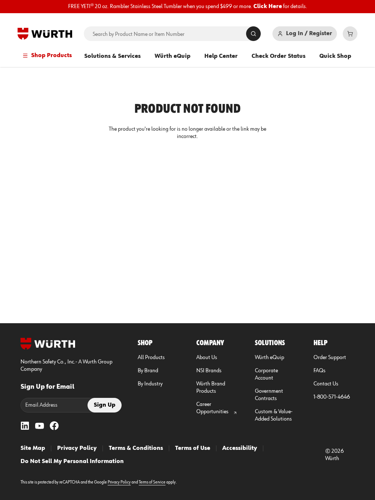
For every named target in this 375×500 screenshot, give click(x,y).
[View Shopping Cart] (350, 33)
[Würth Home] (45, 33)
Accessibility (239, 448)
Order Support (329, 358)
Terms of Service (152, 482)
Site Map (33, 448)
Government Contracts (269, 395)
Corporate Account (266, 374)
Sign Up (104, 405)
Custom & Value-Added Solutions (274, 415)
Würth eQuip (172, 56)
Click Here (267, 7)
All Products (151, 358)
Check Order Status (278, 56)
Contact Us (325, 384)
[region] (187, 6)
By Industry (150, 384)
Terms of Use (192, 448)
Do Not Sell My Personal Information (72, 461)
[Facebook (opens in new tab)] (54, 425)
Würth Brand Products (210, 387)
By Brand (148, 371)
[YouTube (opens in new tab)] (39, 425)
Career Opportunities (212, 408)
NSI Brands (209, 371)
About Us (206, 358)
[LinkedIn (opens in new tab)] (25, 425)
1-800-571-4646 (331, 397)
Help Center (221, 56)
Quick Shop (335, 56)
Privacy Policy (77, 448)
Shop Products (51, 56)
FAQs (319, 371)
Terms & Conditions (136, 448)
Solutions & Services (112, 56)
